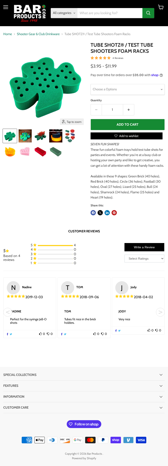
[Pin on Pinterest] (114, 212)
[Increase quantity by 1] (128, 109)
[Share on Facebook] (93, 212)
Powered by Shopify (84, 458)
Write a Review (144, 247)
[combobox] (110, 13)
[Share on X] (100, 212)
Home (7, 34)
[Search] (148, 13)
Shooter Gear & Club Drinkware (38, 34)
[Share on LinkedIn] (107, 212)
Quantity (96, 100)
